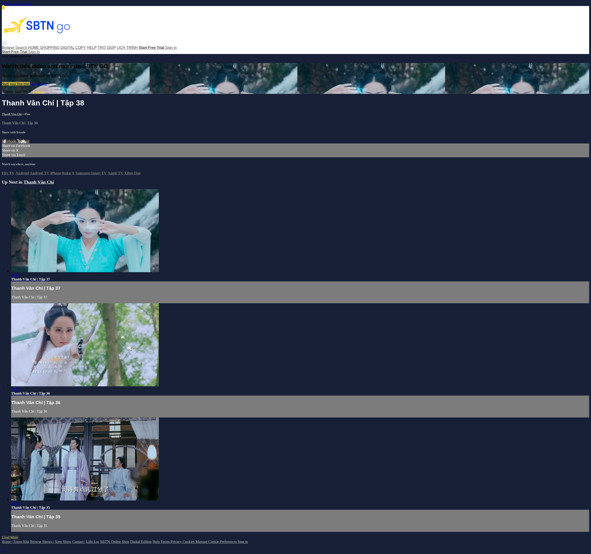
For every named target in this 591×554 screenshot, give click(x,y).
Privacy (177, 542)
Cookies (189, 542)
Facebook (9, 141)
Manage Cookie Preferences (217, 542)
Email (25, 141)
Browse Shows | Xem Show (50, 542)
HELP (92, 48)
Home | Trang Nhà (15, 542)
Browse (8, 48)
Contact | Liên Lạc (85, 542)
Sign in (171, 48)
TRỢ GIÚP (107, 48)
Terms (166, 542)
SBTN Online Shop (114, 542)
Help (157, 542)
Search (21, 48)
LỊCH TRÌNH (127, 48)
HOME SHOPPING (44, 48)
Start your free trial (16, 84)
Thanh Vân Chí (12, 114)
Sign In (34, 52)
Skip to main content (17, 4)
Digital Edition (141, 542)
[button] (4, 43)
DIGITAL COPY (73, 48)
